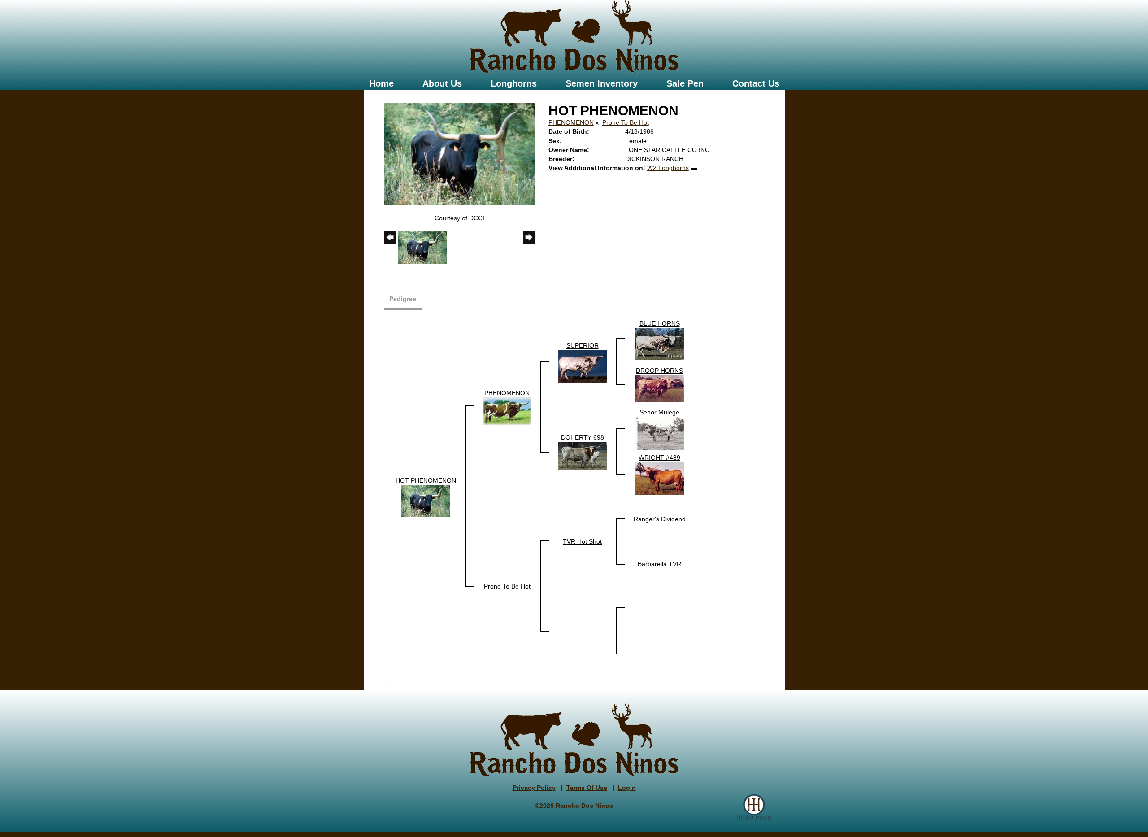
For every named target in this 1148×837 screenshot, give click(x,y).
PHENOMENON (571, 122)
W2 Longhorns (668, 167)
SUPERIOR (582, 345)
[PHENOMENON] (507, 410)
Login (627, 787)
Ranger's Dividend (660, 519)
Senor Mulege (659, 412)
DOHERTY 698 (582, 437)
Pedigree (402, 298)
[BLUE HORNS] (659, 343)
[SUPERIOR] (582, 366)
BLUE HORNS (659, 323)
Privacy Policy (534, 787)
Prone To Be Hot (625, 122)
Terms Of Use (586, 787)
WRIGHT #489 (659, 457)
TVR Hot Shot (582, 541)
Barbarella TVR (659, 563)
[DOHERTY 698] (582, 455)
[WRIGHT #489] (659, 478)
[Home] (574, 37)
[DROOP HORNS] (659, 388)
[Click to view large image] (459, 153)
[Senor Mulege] (659, 433)
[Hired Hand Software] (753, 807)
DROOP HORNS (659, 370)
